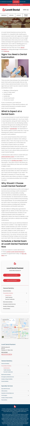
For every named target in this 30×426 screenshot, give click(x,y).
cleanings (6, 51)
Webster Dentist (23, 423)
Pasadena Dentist (6, 422)
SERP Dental (10, 410)
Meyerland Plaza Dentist (18, 419)
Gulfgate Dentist (23, 417)
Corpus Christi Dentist (14, 417)
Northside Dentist (22, 421)
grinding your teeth (17, 160)
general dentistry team (7, 156)
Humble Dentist (12, 418)
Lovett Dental (8, 409)
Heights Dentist (4, 418)
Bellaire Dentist (14, 415)
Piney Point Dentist (14, 422)
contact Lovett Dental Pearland (15, 252)
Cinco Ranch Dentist (22, 415)
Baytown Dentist (24, 414)
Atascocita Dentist (16, 414)
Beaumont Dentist (6, 415)
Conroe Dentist (5, 417)
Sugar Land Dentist (6, 423)
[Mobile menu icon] (28, 10)
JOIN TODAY (16, 1)
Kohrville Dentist (8, 419)
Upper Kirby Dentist (15, 423)
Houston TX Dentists (15, 411)
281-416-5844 (4, 352)
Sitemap (9, 411)
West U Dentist (10, 425)
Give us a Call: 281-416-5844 (15, 5)
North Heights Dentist (13, 421)
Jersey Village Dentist (21, 418)
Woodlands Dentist (18, 425)
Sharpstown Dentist (23, 422)
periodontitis (13, 128)
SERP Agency (22, 410)
